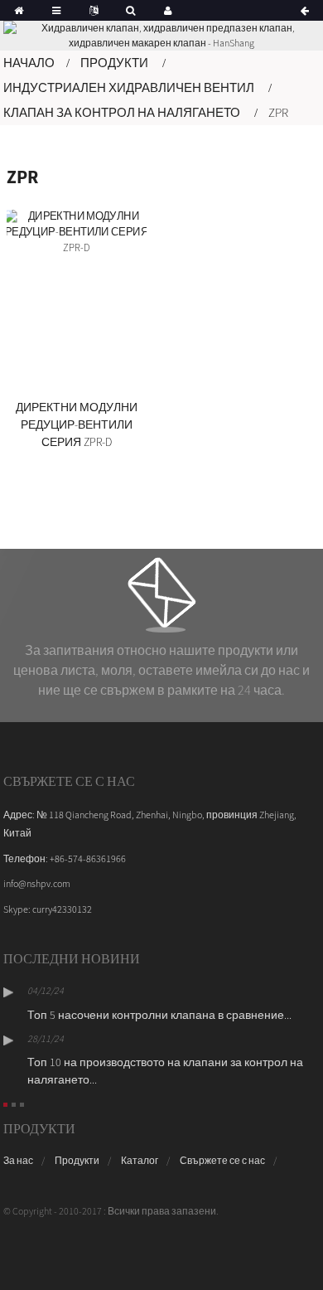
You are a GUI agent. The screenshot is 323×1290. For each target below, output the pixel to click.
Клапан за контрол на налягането (121, 112)
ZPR (278, 112)
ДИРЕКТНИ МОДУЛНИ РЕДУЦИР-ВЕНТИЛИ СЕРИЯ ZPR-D (76, 424)
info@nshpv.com (36, 883)
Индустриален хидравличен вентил (128, 87)
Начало (29, 62)
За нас (18, 1160)
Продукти (114, 62)
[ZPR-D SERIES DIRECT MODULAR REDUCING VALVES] (77, 300)
